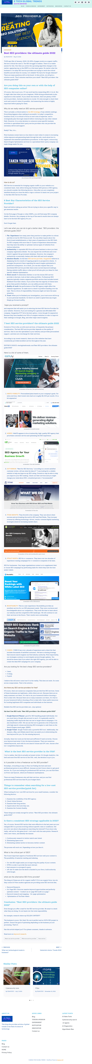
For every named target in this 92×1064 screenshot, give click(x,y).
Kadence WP (60, 1060)
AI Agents (65, 1023)
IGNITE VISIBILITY (13, 393)
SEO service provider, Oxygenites (39, 258)
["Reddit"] (88, 2)
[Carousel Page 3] (33, 1000)
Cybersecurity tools (12, 988)
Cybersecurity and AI (69, 1020)
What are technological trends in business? (13, 950)
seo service (41, 938)
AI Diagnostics (67, 1026)
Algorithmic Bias (68, 1029)
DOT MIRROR (11, 469)
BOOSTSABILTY (12, 606)
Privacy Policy (7, 1052)
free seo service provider (29, 938)
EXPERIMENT (41, 6)
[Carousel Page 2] (31, 1000)
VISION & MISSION (31, 6)
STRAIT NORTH (12, 558)
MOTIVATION (50, 6)
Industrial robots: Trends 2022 (50, 949)
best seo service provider (12, 938)
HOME (4, 1049)
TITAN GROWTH (12, 515)
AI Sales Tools (67, 1016)
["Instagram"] (82, 2)
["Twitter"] (78, 2)
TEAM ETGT (9, 56)
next (58, 983)
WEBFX (9, 433)
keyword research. (20, 934)
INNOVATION (58, 6)
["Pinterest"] (85, 2)
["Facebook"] (75, 2)
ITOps (37, 988)
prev (4, 983)
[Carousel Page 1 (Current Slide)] (30, 1000)
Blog (22, 6)
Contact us (67, 6)
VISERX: (10, 650)
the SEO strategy (34, 112)
